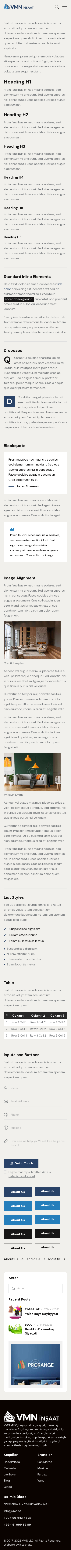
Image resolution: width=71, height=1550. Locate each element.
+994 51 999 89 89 (17, 1525)
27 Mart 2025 (51, 1309)
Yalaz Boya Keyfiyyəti (41, 1314)
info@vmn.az (12, 1511)
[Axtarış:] (35, 1288)
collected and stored (22, 1176)
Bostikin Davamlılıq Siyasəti (39, 1331)
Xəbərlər (32, 1309)
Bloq (29, 1324)
